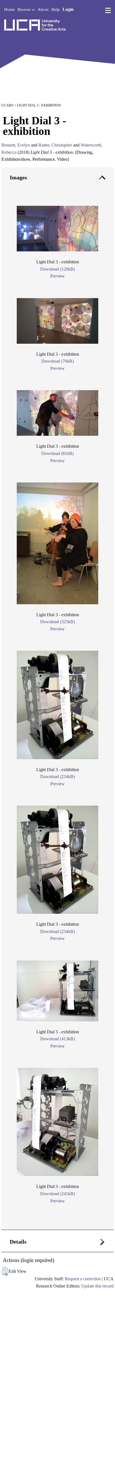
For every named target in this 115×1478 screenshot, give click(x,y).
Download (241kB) (57, 1193)
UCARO (7, 105)
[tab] (57, 698)
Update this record (97, 1286)
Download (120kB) (57, 269)
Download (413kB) (57, 1038)
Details (18, 1242)
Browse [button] (25, 9)
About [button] (43, 9)
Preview (57, 276)
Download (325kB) (57, 621)
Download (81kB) (57, 453)
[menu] (108, 11)
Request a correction (83, 1278)
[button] (5, 1271)
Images (18, 177)
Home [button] (9, 9)
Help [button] (55, 9)
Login (68, 9)
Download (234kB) (57, 776)
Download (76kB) (57, 361)
